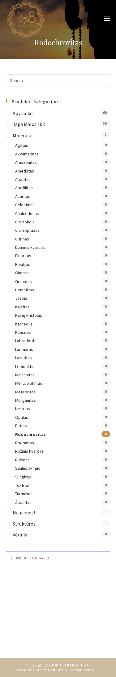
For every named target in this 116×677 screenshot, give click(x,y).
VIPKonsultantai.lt (83, 669)
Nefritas (22, 408)
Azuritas (22, 196)
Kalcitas (22, 307)
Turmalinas (25, 493)
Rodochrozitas (30, 434)
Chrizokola (25, 222)
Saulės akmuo (28, 468)
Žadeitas (23, 502)
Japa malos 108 (29, 124)
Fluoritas (23, 255)
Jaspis (21, 298)
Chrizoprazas (27, 230)
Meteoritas (25, 392)
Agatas (21, 145)
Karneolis (23, 324)
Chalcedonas (27, 213)
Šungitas (23, 477)
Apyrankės (24, 113)
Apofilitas (24, 188)
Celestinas (25, 205)
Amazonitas (26, 162)
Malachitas (25, 375)
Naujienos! (24, 512)
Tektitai (22, 485)
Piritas (21, 425)
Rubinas (22, 460)
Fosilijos (22, 264)
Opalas (21, 417)
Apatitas (23, 179)
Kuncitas (23, 332)
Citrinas (22, 239)
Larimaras (24, 349)
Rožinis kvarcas (29, 451)
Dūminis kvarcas (30, 247)
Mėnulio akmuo (28, 383)
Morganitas (25, 400)
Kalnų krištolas (28, 315)
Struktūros (24, 524)
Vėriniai (20, 534)
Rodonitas (24, 443)
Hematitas (24, 290)
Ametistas (24, 171)
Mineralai (22, 135)
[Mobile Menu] (104, 18)
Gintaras (23, 273)
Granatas (23, 281)
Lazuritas (23, 358)
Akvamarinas (27, 154)
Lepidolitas (25, 366)
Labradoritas (27, 340)
